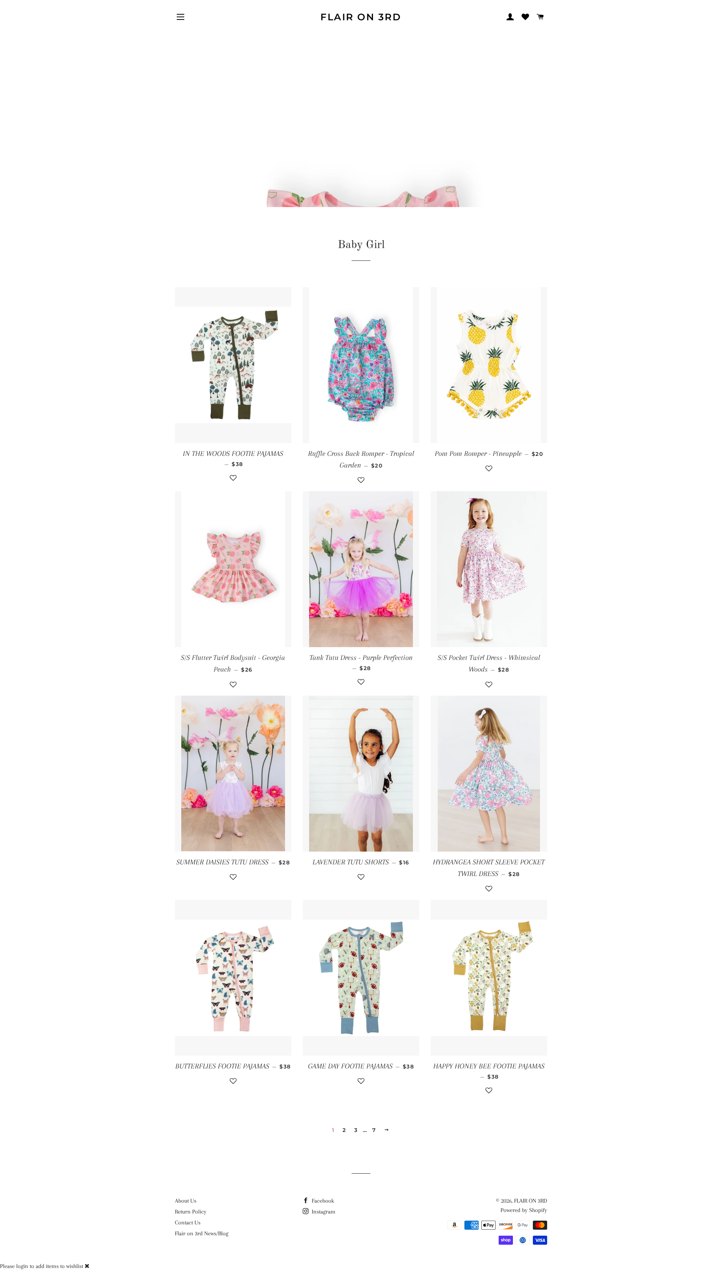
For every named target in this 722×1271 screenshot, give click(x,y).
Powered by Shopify (524, 1210)
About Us (185, 1200)
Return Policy (190, 1211)
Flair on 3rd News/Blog (201, 1233)
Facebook (322, 1200)
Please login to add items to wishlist (41, 1266)
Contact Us (187, 1222)
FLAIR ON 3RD (360, 17)
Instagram (322, 1211)
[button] (233, 481)
